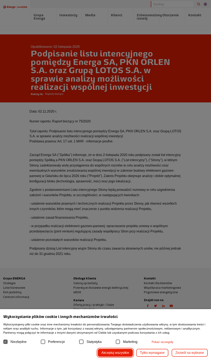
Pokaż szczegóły (162, 342)
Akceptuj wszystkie (115, 352)
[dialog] (105, 180)
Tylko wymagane (152, 352)
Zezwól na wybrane (189, 352)
